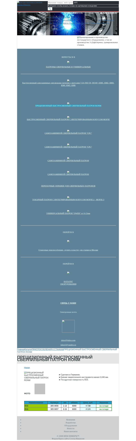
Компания (70, 420)
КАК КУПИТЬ (54, 17)
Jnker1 (92, 13)
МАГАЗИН (65, 17)
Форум (55, 439)
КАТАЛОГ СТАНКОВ (88, 23)
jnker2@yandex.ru (68, 345)
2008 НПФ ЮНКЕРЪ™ (69, 436)
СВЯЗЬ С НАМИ (68, 303)
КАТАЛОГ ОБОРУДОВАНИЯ (60, 20)
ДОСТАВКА (103, 20)
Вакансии (80, 439)
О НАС (112, 20)
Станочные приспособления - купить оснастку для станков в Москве (68, 250)
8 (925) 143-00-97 (109, 13)
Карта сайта (63, 439)
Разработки (71, 423)
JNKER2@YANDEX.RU (73, 13)
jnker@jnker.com (68, 340)
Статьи (72, 439)
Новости (70, 428)
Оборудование (70, 425)
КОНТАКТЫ (103, 23)
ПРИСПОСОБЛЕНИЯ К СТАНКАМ (63, 23)
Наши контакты (70, 431)
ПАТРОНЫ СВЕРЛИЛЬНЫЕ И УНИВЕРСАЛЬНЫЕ (68, 67)
